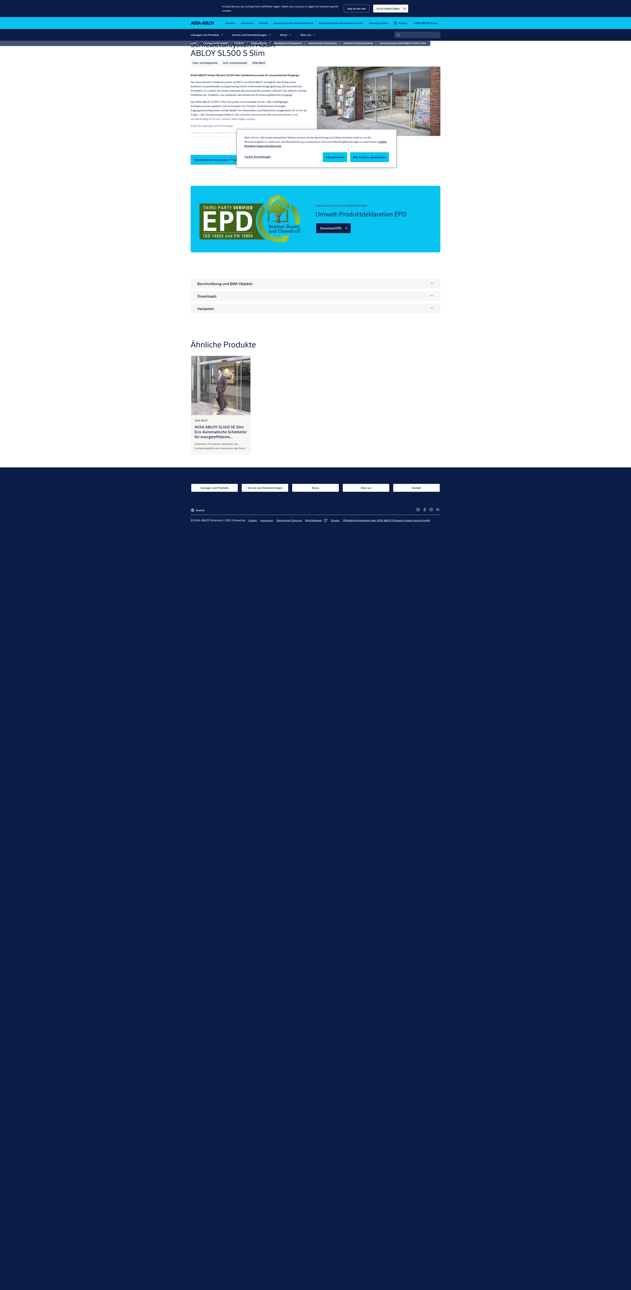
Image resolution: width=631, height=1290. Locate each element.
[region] (316, 148)
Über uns (305, 35)
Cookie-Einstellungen (257, 156)
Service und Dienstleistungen (249, 35)
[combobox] (417, 35)
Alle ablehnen (335, 157)
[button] (356, 8)
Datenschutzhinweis (269, 146)
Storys (283, 35)
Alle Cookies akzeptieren (369, 157)
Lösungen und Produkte (205, 35)
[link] (390, 8)
